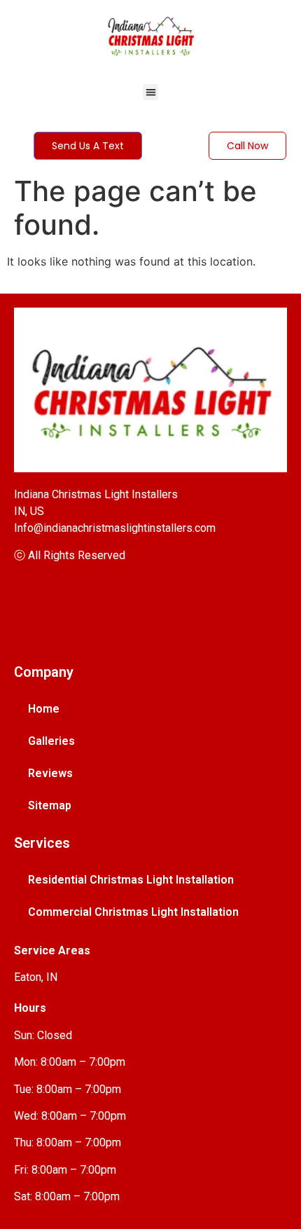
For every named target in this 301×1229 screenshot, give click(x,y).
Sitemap (49, 805)
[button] (151, 92)
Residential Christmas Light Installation (131, 879)
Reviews (50, 773)
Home (43, 708)
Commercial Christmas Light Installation (133, 912)
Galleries (51, 741)
